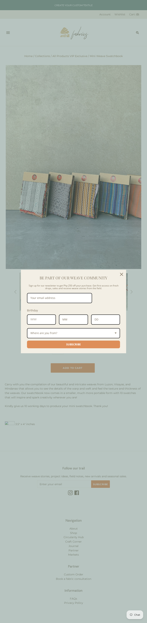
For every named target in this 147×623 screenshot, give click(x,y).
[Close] (121, 274)
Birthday (32, 310)
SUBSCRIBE (73, 344)
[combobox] (73, 333)
